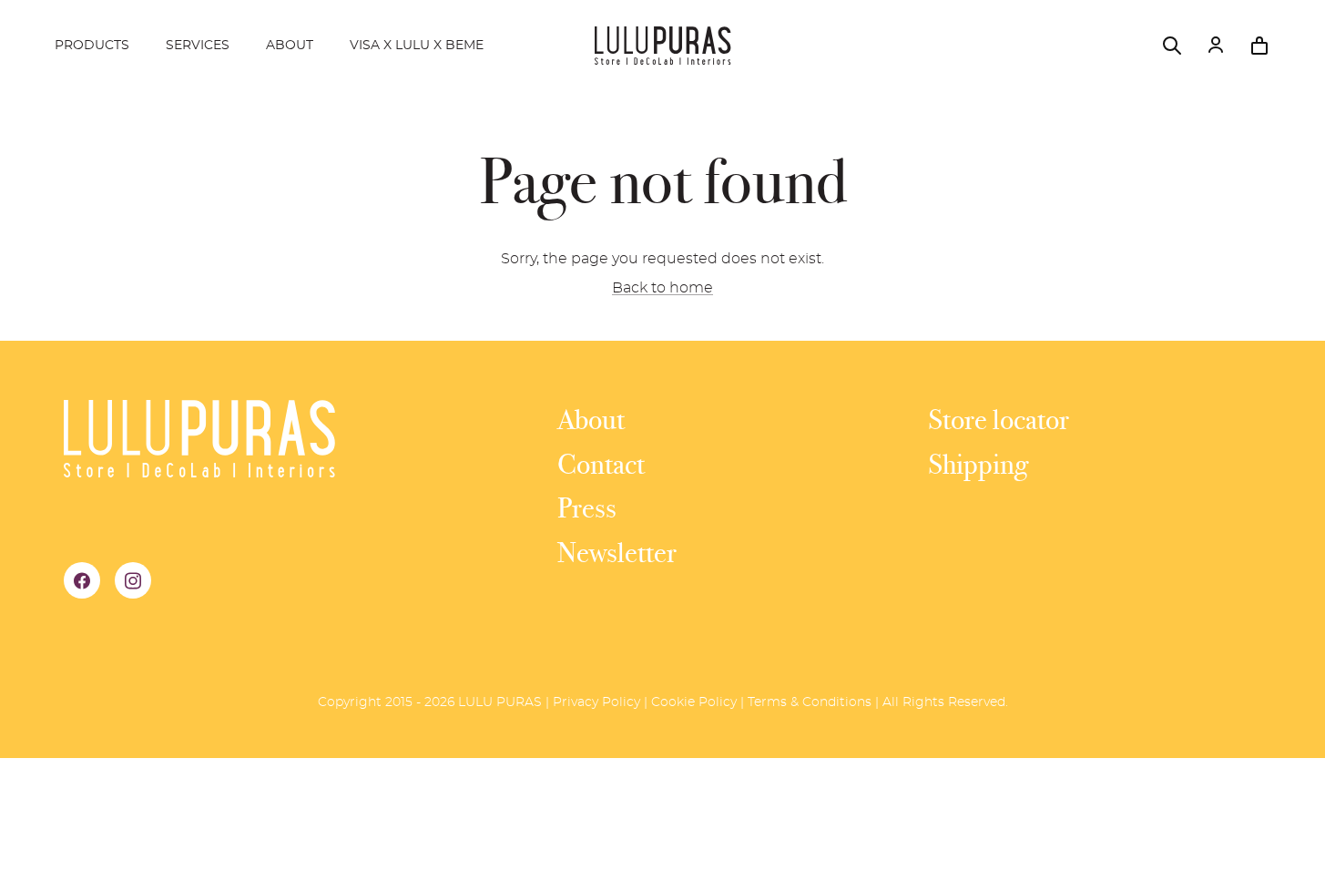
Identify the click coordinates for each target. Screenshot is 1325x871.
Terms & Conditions (809, 702)
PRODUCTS (92, 45)
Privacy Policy (596, 702)
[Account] (1216, 45)
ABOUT (289, 45)
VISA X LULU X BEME (417, 45)
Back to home (662, 288)
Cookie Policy (694, 702)
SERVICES (197, 45)
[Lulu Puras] (663, 45)
